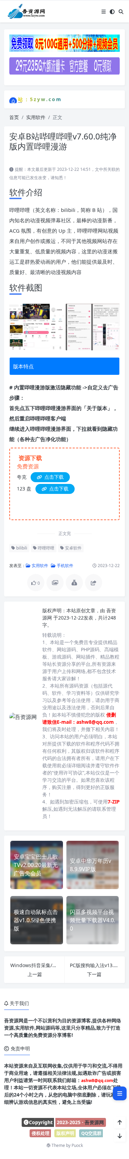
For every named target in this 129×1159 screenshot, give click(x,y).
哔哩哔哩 (45, 548)
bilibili (21, 548)
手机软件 (64, 565)
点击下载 (53, 477)
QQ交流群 (91, 1133)
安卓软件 (73, 548)
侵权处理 (41, 1133)
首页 (14, 117)
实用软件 (35, 117)
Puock (77, 1145)
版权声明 (65, 1133)
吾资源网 (94, 1122)
